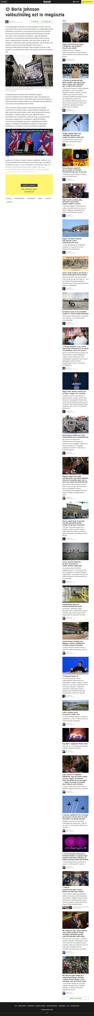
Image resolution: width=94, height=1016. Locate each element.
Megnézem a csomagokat (29, 185)
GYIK (16, 1005)
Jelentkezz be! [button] (29, 191)
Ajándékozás (47, 21)
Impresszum (30, 1005)
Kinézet (77, 1)
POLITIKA (11, 22)
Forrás (8, 156)
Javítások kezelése (40, 1005)
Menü (5, 1)
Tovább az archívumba (75, 998)
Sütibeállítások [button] (75, 1005)
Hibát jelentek (22, 1005)
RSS (68, 1005)
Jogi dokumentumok (52, 1005)
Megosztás (35, 21)
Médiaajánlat (62, 1005)
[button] (8, 198)
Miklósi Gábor (12, 21)
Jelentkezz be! (88, 1)
